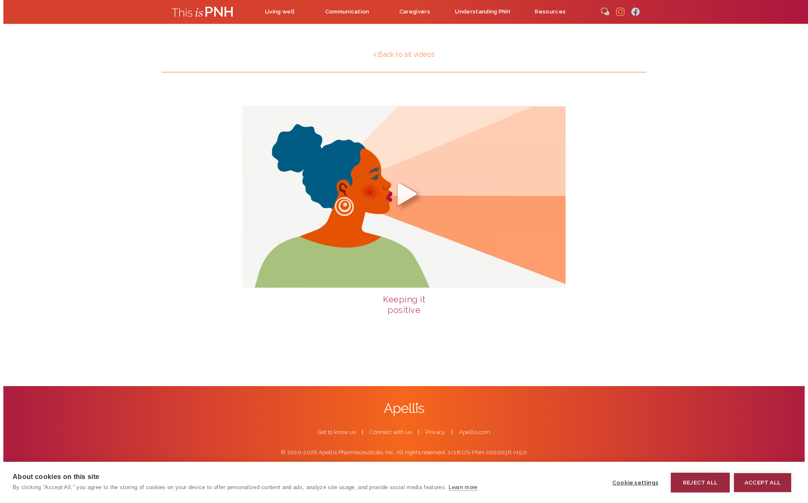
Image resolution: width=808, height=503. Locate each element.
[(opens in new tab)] (404, 408)
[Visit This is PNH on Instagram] (620, 12)
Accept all (762, 482)
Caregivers (414, 11)
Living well (280, 11)
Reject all (700, 482)
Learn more (463, 487)
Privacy (435, 432)
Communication (347, 11)
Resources (550, 11)
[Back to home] (202, 12)
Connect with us (390, 432)
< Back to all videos (404, 54)
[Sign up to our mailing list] (605, 12)
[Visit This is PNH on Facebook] (635, 12)
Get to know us (337, 432)
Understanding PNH (482, 11)
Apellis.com (475, 432)
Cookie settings (635, 482)
